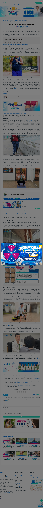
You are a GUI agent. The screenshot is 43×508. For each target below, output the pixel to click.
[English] (41, 1)
